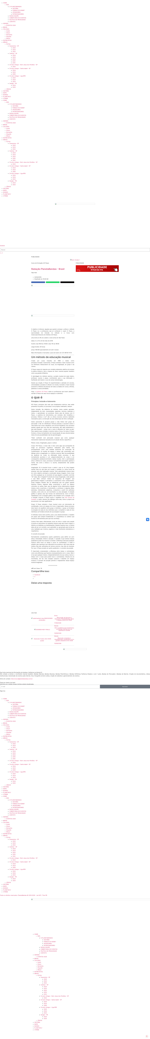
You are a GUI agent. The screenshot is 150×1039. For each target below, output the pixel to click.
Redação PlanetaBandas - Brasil (47, 269)
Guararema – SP (14, 46)
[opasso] (52, 316)
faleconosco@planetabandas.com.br (22, 679)
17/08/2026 (57, 623)
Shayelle (8, 36)
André (8, 31)
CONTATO (12, 21)
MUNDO (5, 94)
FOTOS (8, 44)
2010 (13, 63)
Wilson (8, 38)
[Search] (1, 253)
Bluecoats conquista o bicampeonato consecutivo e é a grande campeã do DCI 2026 (64, 639)
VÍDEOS (8, 89)
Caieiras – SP (13, 53)
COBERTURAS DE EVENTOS (17, 18)
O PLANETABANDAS (15, 6)
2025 (14, 48)
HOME (5, 3)
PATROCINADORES (18, 14)
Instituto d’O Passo (42, 391)
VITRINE (5, 98)
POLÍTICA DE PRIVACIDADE (17, 19)
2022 (14, 51)
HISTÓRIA (15, 8)
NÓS (7, 4)
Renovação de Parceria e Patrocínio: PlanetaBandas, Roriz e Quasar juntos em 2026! (64, 619)
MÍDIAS (5, 42)
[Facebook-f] (2, 693)
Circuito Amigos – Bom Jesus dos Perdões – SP (23, 64)
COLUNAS (6, 29)
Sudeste (2, 245)
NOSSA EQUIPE (14, 16)
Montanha (9, 34)
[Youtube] (23, 693)
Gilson (8, 33)
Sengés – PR (13, 83)
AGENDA (5, 23)
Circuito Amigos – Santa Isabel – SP (19, 68)
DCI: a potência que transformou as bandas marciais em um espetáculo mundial (64, 629)
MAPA (5, 93)
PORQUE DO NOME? (18, 10)
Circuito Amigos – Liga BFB (17, 76)
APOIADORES (16, 12)
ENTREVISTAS (7, 40)
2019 (13, 61)
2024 (14, 55)
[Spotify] (15, 693)
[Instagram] (10, 693)
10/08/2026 (57, 633)
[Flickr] (6, 693)
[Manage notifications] (147, 1036)
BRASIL (5, 27)
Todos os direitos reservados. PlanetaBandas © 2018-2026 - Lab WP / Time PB (23, 895)
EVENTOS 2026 (11, 25)
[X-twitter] (19, 693)
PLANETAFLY (7, 96)
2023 (14, 49)
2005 (14, 74)
